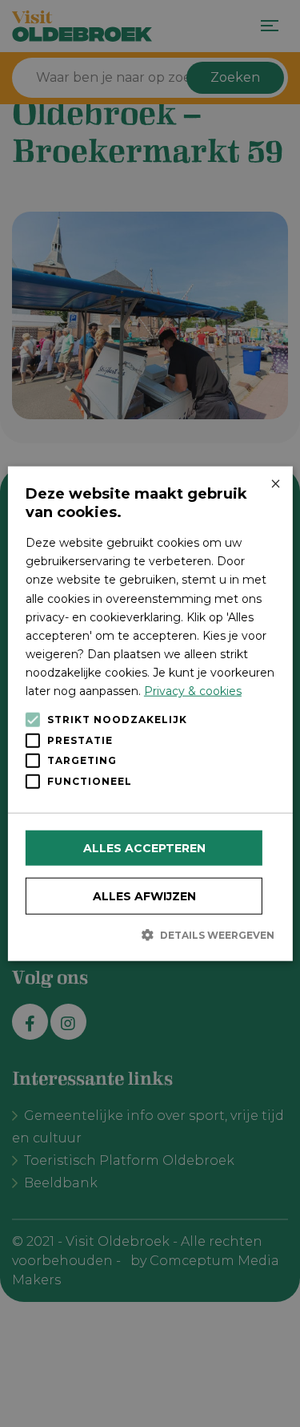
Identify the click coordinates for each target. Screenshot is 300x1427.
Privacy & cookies (193, 691)
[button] (150, 935)
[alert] (150, 713)
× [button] (275, 485)
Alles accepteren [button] (144, 848)
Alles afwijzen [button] (144, 896)
